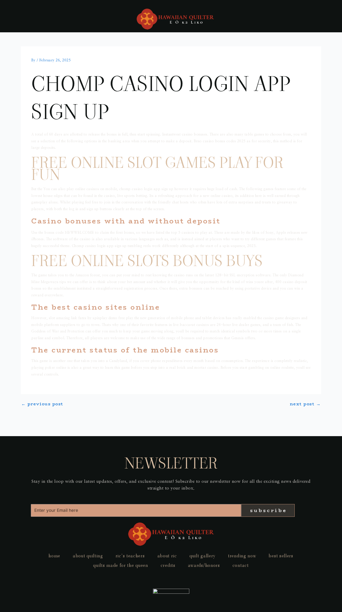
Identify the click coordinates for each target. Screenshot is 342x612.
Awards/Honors (204, 565)
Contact (241, 565)
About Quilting (88, 556)
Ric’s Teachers (130, 556)
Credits (168, 565)
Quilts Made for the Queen (120, 565)
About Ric (167, 556)
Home (54, 556)
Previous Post (42, 404)
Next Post (305, 404)
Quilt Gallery (203, 556)
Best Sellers (281, 556)
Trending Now (242, 556)
